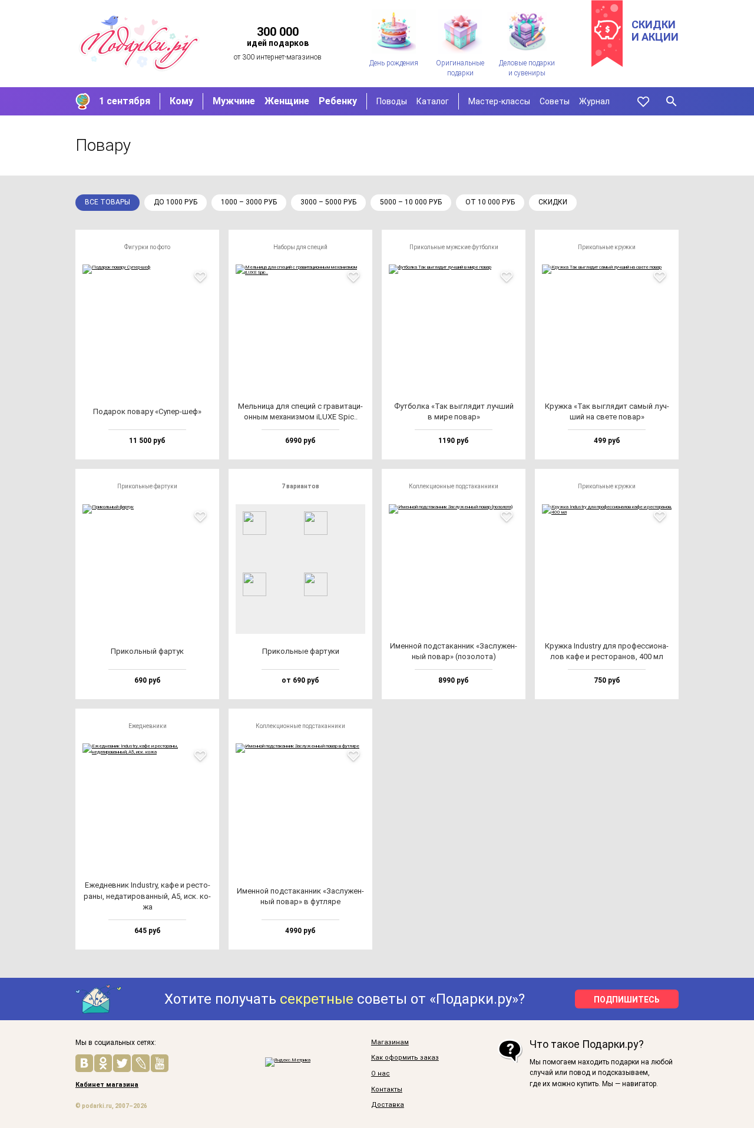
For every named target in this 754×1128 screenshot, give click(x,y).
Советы (555, 101)
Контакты (386, 1089)
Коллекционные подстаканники (453, 486)
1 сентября (124, 101)
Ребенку (338, 101)
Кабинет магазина (106, 1085)
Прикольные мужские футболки (453, 247)
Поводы (391, 101)
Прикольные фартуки (147, 486)
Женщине (286, 101)
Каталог (432, 101)
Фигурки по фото (147, 247)
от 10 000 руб (490, 202)
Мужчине (234, 101)
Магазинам (390, 1042)
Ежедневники (147, 726)
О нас (380, 1073)
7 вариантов (300, 486)
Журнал (594, 101)
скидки (552, 202)
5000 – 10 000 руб (411, 202)
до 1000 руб (175, 202)
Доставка (387, 1105)
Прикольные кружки (607, 247)
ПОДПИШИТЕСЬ (627, 999)
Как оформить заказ (405, 1057)
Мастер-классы (499, 101)
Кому (181, 101)
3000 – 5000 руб (328, 202)
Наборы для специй (300, 247)
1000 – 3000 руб (249, 202)
